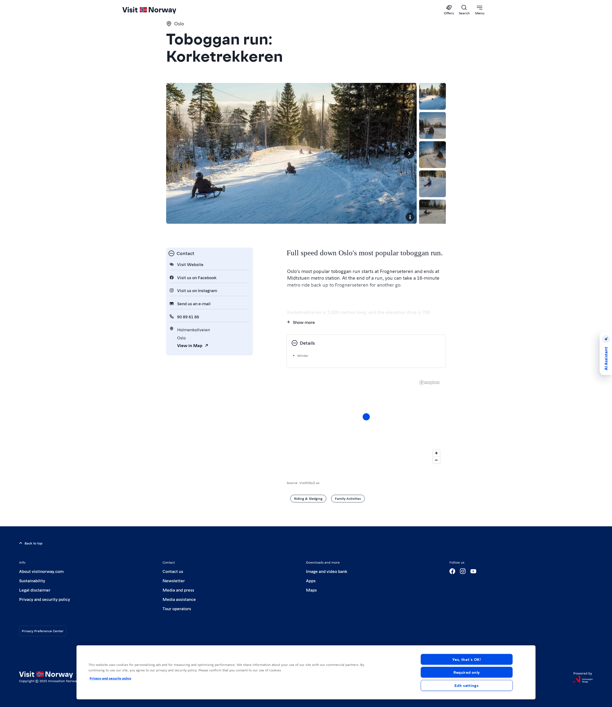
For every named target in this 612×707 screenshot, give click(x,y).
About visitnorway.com (41, 571)
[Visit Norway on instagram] (463, 571)
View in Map (189, 345)
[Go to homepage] (157, 10)
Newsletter (174, 580)
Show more (304, 322)
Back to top (33, 543)
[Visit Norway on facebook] (452, 571)
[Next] (409, 153)
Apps (311, 580)
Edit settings (466, 685)
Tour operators (177, 608)
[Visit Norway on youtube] (473, 571)
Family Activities (348, 498)
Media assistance (179, 599)
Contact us (173, 571)
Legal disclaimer (34, 590)
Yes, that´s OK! (466, 659)
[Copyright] (410, 217)
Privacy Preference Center (43, 631)
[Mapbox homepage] (429, 382)
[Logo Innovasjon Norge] (583, 679)
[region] (306, 672)
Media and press (178, 590)
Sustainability (32, 580)
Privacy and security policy (44, 599)
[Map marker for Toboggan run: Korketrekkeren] (366, 416)
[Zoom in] (436, 453)
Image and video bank (326, 571)
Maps (311, 590)
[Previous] (174, 153)
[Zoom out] (436, 460)
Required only (467, 672)
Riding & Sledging (308, 498)
